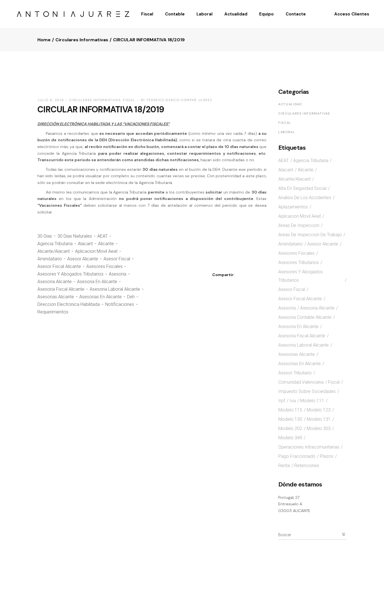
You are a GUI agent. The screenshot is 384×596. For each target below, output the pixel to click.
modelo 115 (290, 410)
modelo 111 (312, 400)
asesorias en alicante (100, 296)
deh (131, 296)
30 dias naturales (74, 236)
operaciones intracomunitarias (308, 447)
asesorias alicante (55, 296)
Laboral (286, 132)
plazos (326, 456)
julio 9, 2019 (50, 100)
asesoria (117, 274)
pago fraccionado (296, 456)
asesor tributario (295, 373)
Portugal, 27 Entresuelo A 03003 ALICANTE (294, 504)
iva (293, 400)
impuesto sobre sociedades (307, 391)
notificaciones (119, 304)
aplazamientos (293, 207)
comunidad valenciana (301, 382)
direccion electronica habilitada (68, 304)
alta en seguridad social (302, 188)
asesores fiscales (104, 266)
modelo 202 (290, 428)
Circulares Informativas (81, 40)
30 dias (44, 236)
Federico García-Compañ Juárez (180, 100)
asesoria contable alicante (304, 317)
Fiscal (129, 100)
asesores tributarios (298, 262)
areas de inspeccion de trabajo (310, 234)
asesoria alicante (54, 281)
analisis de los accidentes (304, 197)
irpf (281, 400)
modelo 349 (290, 437)
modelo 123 (319, 410)
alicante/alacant (53, 251)
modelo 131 (319, 419)
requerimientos (52, 312)
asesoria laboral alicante (115, 289)
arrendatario (49, 258)
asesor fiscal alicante (59, 266)
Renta (284, 465)
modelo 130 (290, 419)
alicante (106, 243)
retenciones (306, 465)
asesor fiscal (116, 258)
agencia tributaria (55, 243)
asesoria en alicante (97, 281)
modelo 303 (319, 428)
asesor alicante (82, 258)
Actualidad (290, 104)
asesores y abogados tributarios (70, 274)
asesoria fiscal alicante (60, 289)
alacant (85, 243)
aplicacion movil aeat (96, 251)
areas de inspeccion (298, 225)
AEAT (102, 236)
